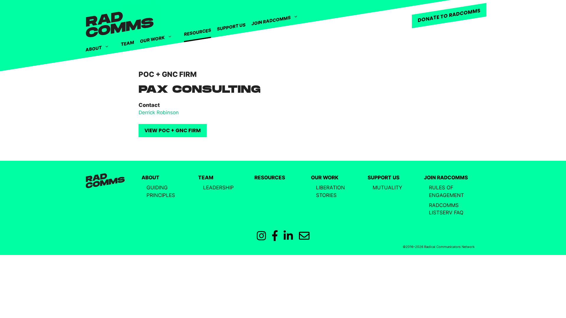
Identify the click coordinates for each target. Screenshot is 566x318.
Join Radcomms (271, 20)
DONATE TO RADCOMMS (449, 15)
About (93, 48)
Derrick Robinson (159, 112)
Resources (197, 32)
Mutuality (387, 188)
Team (127, 43)
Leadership (218, 188)
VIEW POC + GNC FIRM (172, 130)
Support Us (231, 27)
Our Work (152, 39)
